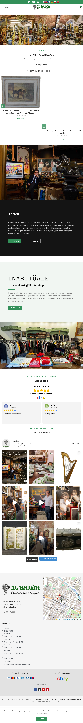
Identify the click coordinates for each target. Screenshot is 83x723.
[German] (52, 2)
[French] (49, 2)
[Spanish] (58, 2)
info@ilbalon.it (11, 607)
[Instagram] (39, 689)
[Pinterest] (47, 689)
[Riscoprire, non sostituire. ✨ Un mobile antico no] (41, 538)
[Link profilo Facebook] (25, 2)
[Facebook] (35, 689)
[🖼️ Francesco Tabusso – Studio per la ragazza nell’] (68, 503)
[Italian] (44, 2)
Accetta (41, 719)
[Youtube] (43, 689)
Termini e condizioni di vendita (70, 699)
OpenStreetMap (68, 619)
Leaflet (59, 619)
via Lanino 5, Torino (16, 604)
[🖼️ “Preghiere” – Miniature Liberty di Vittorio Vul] (14, 538)
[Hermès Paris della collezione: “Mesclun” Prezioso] (41, 467)
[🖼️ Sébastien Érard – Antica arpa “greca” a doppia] (68, 467)
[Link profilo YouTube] (33, 2)
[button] (3, 106)
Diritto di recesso (51, 699)
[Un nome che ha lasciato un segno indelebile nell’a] (41, 503)
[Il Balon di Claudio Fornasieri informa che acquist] (14, 467)
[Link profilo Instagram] (29, 2)
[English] (46, 2)
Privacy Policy (39, 699)
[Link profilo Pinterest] (38, 2)
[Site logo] (41, 7)
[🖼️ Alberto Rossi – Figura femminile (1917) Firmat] (14, 503)
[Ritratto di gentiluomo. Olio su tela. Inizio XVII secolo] (62, 102)
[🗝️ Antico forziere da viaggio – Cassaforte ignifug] (68, 538)
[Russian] (55, 2)
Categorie (40, 65)
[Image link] (62, 678)
